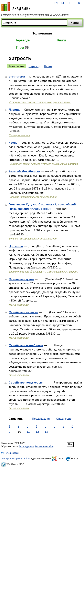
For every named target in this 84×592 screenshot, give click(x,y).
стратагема (17, 76)
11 (28, 431)
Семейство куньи (21, 279)
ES (71, 3)
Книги (61, 40)
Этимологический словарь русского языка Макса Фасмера (43, 164)
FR (78, 3)
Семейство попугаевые (26, 382)
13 (46, 431)
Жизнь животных (19, 304)
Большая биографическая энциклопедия (32, 197)
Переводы (23, 40)
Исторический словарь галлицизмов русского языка (40, 102)
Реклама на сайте (44, 446)
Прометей (16, 246)
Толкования (42, 33)
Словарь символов (19, 135)
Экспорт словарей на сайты (15, 458)
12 (37, 431)
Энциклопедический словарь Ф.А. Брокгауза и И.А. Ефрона (43, 271)
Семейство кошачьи (23, 312)
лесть (13, 142)
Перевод (34, 66)
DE (63, 3)
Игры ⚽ (22, 47)
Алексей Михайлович (24, 171)
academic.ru (15, 6)
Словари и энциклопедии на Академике (35, 15)
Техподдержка (26, 446)
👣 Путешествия (10, 453)
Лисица (14, 109)
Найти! (75, 22)
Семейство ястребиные (26, 345)
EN (55, 3)
